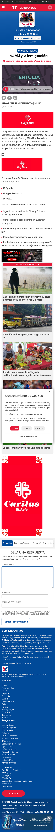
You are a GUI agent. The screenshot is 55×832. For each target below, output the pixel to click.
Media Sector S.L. (31, 436)
